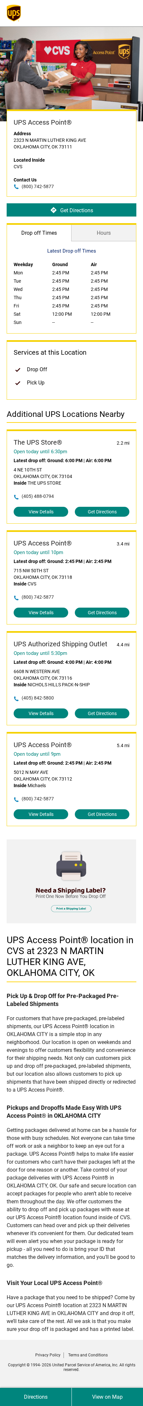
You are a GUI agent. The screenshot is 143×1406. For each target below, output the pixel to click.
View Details (41, 511)
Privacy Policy (48, 1355)
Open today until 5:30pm (40, 653)
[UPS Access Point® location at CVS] (71, 921)
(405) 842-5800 (38, 698)
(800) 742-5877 (38, 186)
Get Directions (76, 210)
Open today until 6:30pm (40, 452)
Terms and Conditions (88, 1355)
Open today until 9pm (37, 754)
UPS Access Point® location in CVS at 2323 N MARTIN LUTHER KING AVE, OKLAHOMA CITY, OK (70, 956)
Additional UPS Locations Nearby (65, 414)
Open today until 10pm (38, 552)
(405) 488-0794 (38, 496)
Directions (36, 1397)
